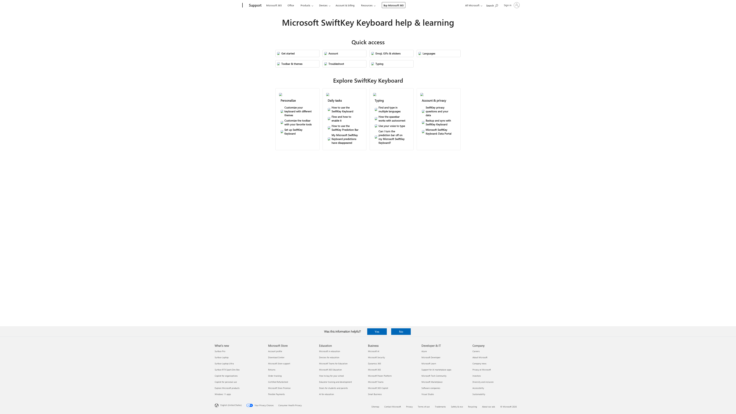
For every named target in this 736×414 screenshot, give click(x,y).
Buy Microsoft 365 (394, 5)
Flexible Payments (276, 394)
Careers (476, 351)
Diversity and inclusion (483, 381)
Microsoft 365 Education (330, 369)
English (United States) (231, 405)
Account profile (275, 351)
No (401, 331)
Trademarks (440, 406)
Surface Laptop (221, 357)
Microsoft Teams (376, 381)
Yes (377, 331)
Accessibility (478, 388)
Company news (479, 363)
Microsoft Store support (279, 363)
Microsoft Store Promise (279, 388)
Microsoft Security (376, 357)
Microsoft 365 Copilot (378, 388)
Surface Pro (220, 351)
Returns (271, 369)
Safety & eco (457, 406)
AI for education (326, 394)
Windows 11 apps (223, 394)
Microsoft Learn (428, 363)
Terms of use (424, 406)
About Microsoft (479, 357)
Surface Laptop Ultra (224, 363)
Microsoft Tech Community (433, 375)
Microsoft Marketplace (432, 381)
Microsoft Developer (430, 357)
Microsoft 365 (274, 5)
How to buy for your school (331, 375)
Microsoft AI (373, 351)
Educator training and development (335, 381)
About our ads (488, 406)
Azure (424, 351)
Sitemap (375, 406)
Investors (476, 375)
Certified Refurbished (278, 381)
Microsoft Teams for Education (333, 363)
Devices (323, 5)
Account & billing (345, 5)
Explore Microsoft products (227, 388)
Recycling (472, 406)
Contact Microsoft (392, 406)
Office (291, 5)
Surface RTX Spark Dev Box (227, 369)
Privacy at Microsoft (481, 369)
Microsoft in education (329, 351)
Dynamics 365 (374, 363)
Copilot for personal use (226, 381)
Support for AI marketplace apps (436, 369)
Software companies (430, 388)
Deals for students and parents (333, 388)
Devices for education (329, 357)
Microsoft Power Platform (380, 375)
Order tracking (275, 375)
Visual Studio (427, 394)
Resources (367, 5)
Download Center (276, 357)
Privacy (409, 406)
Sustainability (478, 394)
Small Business (375, 394)
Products (305, 5)
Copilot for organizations (226, 375)
